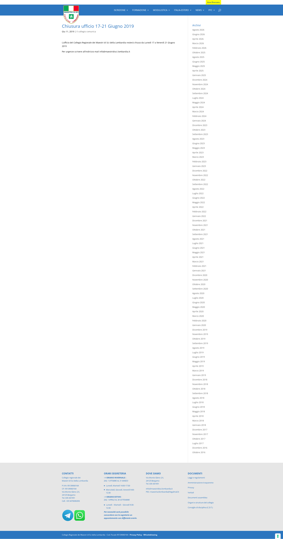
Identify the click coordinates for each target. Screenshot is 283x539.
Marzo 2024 (198, 111)
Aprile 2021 (198, 257)
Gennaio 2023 (199, 166)
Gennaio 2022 (199, 216)
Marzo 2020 (198, 316)
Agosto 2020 (198, 293)
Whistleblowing (150, 535)
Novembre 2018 (200, 384)
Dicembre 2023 (199, 125)
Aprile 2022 (198, 207)
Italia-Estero (181, 10)
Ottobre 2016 (198, 452)
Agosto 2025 (198, 57)
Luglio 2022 (198, 193)
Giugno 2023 (198, 143)
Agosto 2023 (198, 138)
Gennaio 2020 (199, 325)
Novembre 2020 (200, 279)
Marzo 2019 (198, 370)
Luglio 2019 (198, 352)
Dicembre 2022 (199, 170)
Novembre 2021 (200, 225)
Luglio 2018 (198, 402)
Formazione (139, 10)
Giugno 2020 (198, 302)
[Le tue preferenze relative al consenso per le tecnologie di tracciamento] (278, 536)
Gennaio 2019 (199, 375)
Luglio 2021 (198, 243)
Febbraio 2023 (199, 161)
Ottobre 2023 (198, 129)
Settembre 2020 (200, 288)
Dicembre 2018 (199, 379)
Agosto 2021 (198, 238)
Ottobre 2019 (198, 338)
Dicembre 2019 (199, 329)
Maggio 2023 (198, 148)
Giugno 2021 (198, 247)
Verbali (191, 492)
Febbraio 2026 (199, 47)
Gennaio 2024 (199, 120)
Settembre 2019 (200, 343)
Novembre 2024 (200, 84)
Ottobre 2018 (198, 388)
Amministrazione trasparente (200, 482)
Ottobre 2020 (198, 284)
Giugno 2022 (198, 197)
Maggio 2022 (198, 202)
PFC (210, 10)
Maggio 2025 (198, 66)
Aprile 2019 (198, 366)
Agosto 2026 (198, 29)
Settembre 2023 (200, 134)
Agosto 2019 (198, 347)
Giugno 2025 (198, 61)
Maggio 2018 (198, 411)
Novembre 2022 (200, 175)
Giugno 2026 (198, 34)
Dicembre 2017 (199, 429)
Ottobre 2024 (198, 88)
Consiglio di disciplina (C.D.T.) (200, 507)
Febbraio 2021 (199, 266)
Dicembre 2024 (199, 79)
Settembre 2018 (200, 393)
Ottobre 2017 (198, 438)
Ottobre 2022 (198, 179)
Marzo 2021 (198, 261)
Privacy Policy (136, 535)
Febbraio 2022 (199, 211)
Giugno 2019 (198, 356)
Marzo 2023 (198, 157)
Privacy (191, 487)
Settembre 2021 (200, 234)
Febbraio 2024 (199, 116)
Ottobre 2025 (198, 52)
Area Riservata (213, 2)
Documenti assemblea (197, 497)
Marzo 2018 (198, 420)
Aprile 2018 (198, 416)
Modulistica (160, 10)
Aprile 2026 (198, 38)
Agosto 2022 (198, 188)
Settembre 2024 (200, 93)
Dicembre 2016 (199, 447)
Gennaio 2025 (199, 75)
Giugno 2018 (198, 406)
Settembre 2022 (200, 184)
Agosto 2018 (198, 397)
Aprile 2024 (198, 107)
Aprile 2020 (198, 311)
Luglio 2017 (198, 443)
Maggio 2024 (198, 102)
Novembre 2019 (200, 334)
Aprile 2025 (198, 70)
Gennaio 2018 (199, 425)
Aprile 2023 (198, 152)
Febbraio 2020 (199, 320)
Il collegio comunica (86, 31)
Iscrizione (119, 10)
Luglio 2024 (198, 97)
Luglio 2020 (198, 297)
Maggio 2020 (198, 307)
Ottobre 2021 (198, 229)
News (199, 10)
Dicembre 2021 (199, 220)
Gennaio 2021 (199, 270)
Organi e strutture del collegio (201, 502)
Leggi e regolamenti (196, 477)
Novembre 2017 (200, 434)
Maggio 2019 (198, 361)
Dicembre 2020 (199, 275)
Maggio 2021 (198, 252)
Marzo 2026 (198, 43)
